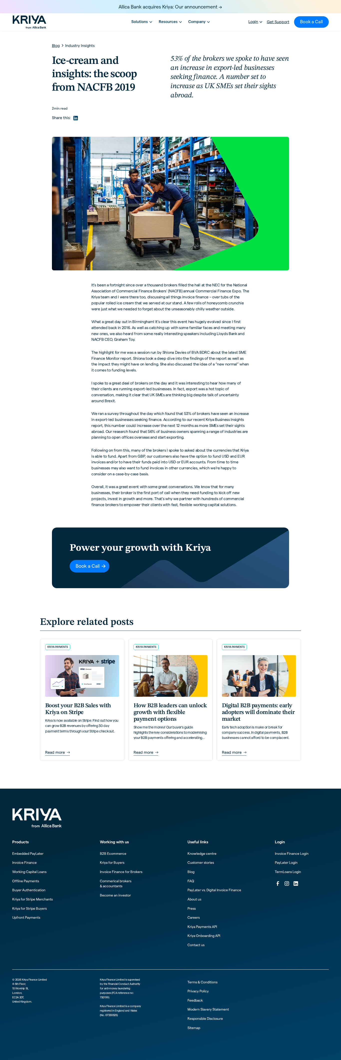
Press (191, 908)
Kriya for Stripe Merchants (32, 899)
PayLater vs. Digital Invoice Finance (214, 890)
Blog (190, 872)
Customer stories (200, 863)
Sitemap (193, 1028)
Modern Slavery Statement (208, 1009)
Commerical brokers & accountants (115, 883)
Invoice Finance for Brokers (121, 872)
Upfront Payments (26, 917)
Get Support (278, 22)
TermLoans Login (288, 872)
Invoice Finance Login (292, 854)
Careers (193, 917)
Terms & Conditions (202, 982)
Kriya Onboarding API (203, 936)
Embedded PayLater (27, 854)
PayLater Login (286, 863)
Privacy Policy (198, 991)
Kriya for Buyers (112, 863)
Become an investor (115, 895)
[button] (141, 22)
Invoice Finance (24, 863)
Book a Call (311, 21)
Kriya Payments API (202, 927)
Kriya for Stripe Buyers (29, 908)
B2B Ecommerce (113, 854)
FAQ (190, 881)
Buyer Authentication (28, 890)
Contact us (195, 945)
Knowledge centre (201, 854)
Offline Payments (25, 881)
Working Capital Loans (29, 872)
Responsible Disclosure (205, 1019)
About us (194, 899)
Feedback (195, 1000)
